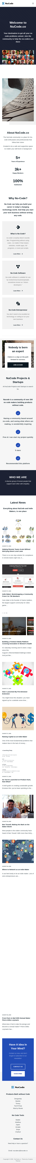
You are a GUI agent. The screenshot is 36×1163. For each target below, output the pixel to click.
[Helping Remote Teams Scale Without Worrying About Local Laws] (18, 531)
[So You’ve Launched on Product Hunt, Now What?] (18, 761)
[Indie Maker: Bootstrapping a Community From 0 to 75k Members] (18, 576)
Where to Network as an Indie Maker (15, 869)
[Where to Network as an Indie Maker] (18, 851)
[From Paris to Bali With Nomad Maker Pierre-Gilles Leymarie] (18, 947)
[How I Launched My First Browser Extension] (18, 673)
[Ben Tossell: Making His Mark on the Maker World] (18, 806)
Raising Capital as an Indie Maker (14, 737)
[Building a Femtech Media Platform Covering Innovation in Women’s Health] (18, 623)
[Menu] (33, 3)
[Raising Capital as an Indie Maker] (18, 718)
